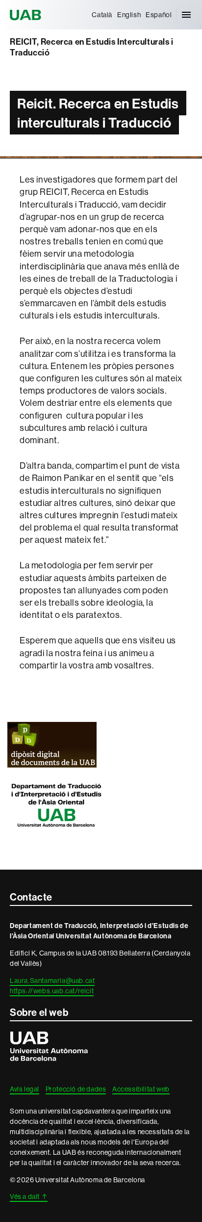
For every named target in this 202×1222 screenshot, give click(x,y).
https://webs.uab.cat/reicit (52, 990)
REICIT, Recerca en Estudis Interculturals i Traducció (92, 47)
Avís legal (24, 1089)
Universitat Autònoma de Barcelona (27, 14)
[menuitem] (102, 14)
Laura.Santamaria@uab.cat (52, 980)
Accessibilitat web (141, 1089)
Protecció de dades (76, 1089)
